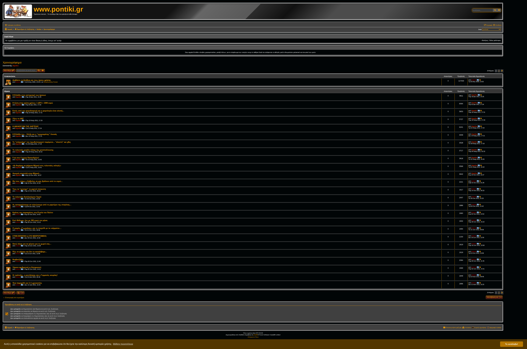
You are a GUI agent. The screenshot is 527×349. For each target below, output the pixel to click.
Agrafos (16, 65)
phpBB (255, 335)
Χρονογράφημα (12, 62)
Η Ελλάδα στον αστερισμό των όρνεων (29, 95)
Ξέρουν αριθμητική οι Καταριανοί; (26, 267)
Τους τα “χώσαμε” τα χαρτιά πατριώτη (29, 189)
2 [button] (498, 71)
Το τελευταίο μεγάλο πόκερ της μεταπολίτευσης (33, 150)
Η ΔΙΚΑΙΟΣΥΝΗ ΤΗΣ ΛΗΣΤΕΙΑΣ (25, 126)
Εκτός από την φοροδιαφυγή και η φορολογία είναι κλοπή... (38, 111)
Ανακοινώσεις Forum (51, 82)
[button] (502, 71)
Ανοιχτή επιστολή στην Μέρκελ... (26, 173)
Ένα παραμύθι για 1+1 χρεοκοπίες (27, 283)
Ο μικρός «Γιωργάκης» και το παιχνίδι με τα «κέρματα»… (36, 228)
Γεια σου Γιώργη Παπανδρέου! (25, 158)
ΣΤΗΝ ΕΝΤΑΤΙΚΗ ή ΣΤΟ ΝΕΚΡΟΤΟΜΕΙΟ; (29, 236)
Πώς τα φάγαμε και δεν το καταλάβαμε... (29, 252)
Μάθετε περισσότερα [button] (123, 344)
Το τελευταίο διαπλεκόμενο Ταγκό (26, 197)
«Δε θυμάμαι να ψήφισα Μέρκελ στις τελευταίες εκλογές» (36, 166)
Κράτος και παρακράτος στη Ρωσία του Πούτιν (32, 213)
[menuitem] (497, 25)
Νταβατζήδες (17, 259)
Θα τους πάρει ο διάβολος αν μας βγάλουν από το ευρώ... (37, 181)
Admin (18, 82)
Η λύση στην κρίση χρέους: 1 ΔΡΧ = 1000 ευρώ (32, 103)
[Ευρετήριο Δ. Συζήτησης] (19, 12)
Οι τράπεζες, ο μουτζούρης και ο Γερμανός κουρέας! (35, 275)
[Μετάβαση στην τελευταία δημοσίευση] (480, 80)
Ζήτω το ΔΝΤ (18, 119)
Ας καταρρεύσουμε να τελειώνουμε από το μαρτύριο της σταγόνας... (41, 205)
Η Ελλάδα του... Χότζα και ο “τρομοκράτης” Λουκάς (34, 134)
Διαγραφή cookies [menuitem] (495, 327)
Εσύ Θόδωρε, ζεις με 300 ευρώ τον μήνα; (30, 220)
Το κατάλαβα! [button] (511, 344)
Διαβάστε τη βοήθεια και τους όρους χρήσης (31, 80)
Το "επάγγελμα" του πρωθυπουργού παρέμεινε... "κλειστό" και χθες (41, 142)
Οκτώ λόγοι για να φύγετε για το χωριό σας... (31, 244)
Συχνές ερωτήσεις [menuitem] (480, 327)
